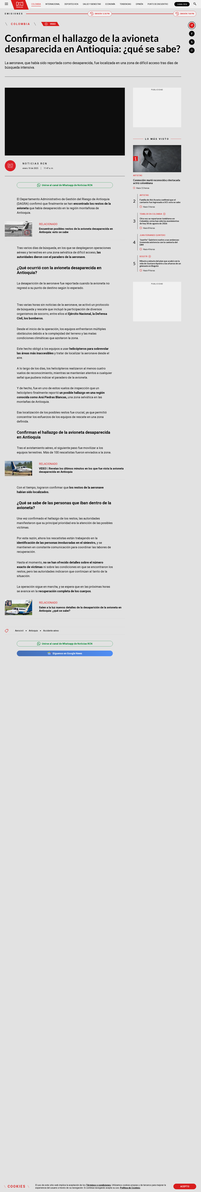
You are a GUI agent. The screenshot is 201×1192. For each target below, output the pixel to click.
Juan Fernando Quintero (152, 235)
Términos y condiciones (98, 1185)
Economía (110, 4)
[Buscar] (194, 4)
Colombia (36, 4)
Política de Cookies (130, 1188)
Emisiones (14, 13)
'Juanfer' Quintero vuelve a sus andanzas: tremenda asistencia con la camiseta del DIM (159, 242)
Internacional (53, 4)
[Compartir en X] (192, 42)
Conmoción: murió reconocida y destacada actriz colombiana (156, 182)
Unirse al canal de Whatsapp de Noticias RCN (67, 185)
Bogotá (143, 256)
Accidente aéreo (51, 630)
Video (53, 24)
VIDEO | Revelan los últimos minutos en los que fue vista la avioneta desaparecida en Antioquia (81, 470)
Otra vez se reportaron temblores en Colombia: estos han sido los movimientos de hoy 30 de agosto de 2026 (159, 221)
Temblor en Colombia (151, 214)
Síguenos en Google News (67, 653)
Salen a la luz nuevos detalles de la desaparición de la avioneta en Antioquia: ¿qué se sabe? (80, 609)
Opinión (139, 4)
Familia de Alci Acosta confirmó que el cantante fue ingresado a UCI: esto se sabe (160, 200)
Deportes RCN (71, 4)
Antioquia (33, 630)
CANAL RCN (182, 4)
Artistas (137, 175)
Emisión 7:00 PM (187, 14)
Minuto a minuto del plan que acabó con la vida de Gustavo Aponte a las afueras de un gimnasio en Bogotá (160, 263)
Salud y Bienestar (92, 4)
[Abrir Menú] (6, 4)
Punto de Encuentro (158, 4)
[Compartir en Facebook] (192, 33)
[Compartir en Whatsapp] (192, 50)
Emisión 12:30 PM (102, 14)
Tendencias (125, 4)
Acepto (184, 1186)
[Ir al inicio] (19, 5)
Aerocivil (19, 630)
